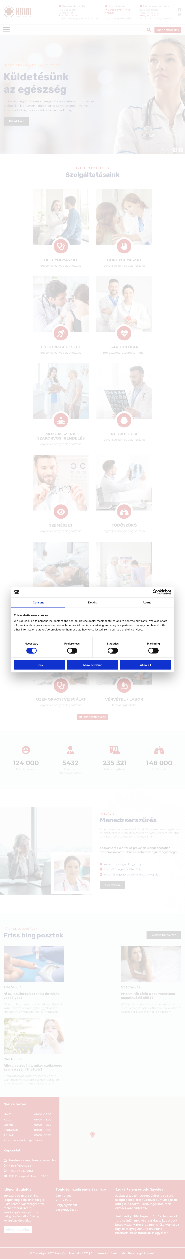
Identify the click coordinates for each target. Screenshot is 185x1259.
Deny (39, 665)
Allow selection (92, 665)
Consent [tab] (38, 602)
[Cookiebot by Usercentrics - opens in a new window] (155, 592)
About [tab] (147, 602)
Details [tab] (92, 602)
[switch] (72, 650)
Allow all (145, 665)
